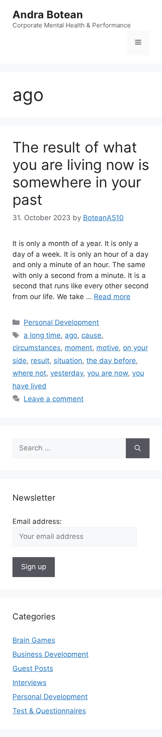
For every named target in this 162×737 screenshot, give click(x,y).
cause (91, 335)
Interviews (29, 682)
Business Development (50, 654)
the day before (111, 360)
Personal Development (61, 322)
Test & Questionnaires (49, 711)
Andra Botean (47, 14)
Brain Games (33, 640)
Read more (112, 296)
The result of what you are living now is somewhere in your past (80, 173)
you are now (107, 373)
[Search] (138, 448)
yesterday (66, 373)
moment (78, 348)
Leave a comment (53, 399)
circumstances (36, 348)
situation (68, 360)
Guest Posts (32, 668)
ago (71, 335)
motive (107, 348)
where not (29, 373)
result (40, 360)
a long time (42, 335)
